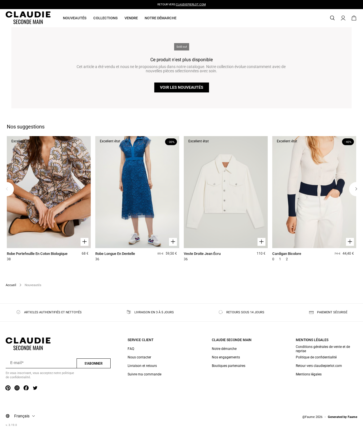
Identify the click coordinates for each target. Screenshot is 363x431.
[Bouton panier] (354, 18)
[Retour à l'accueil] (21, 18)
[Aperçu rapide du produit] (84, 242)
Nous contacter (139, 357)
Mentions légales (309, 374)
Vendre (131, 18)
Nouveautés (74, 18)
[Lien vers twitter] (35, 388)
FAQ (131, 349)
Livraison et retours (142, 366)
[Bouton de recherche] (332, 18)
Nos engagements (226, 357)
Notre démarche (160, 18)
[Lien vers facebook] (26, 388)
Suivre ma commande (144, 374)
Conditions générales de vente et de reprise (323, 349)
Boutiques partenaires (228, 366)
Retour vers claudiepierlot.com (319, 366)
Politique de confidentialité (316, 357)
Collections (105, 18)
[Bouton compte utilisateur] (343, 18)
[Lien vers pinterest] (8, 388)
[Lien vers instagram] (17, 388)
